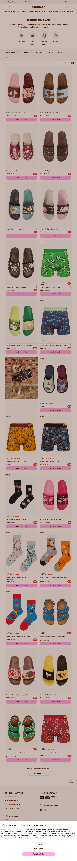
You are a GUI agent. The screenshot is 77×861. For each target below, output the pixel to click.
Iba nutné (38, 844)
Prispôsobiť (38, 848)
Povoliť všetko (38, 854)
